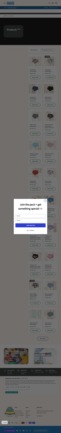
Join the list (30, 225)
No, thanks (30, 230)
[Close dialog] (45, 200)
